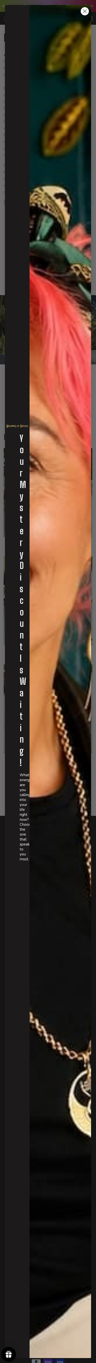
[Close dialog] (84, 11)
